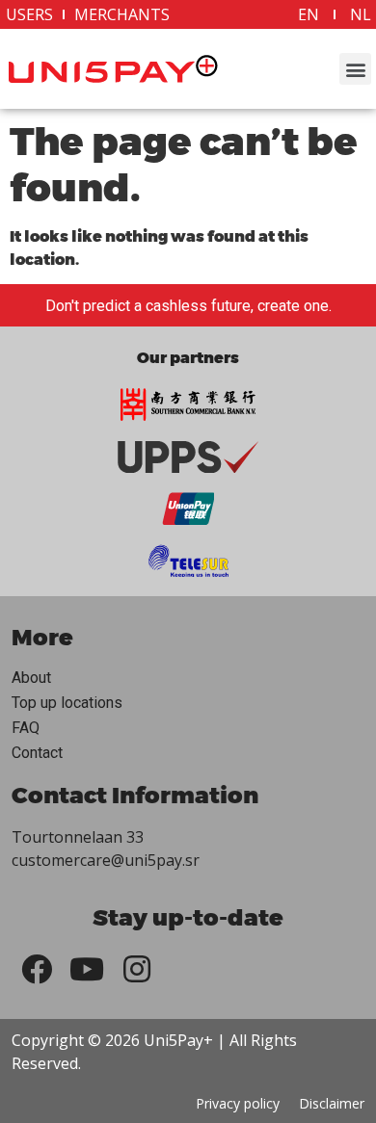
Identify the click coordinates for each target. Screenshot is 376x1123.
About (31, 677)
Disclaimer (331, 1103)
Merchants (122, 14)
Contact (37, 753)
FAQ (26, 727)
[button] (355, 69)
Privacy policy (238, 1103)
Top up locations (67, 702)
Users (29, 14)
